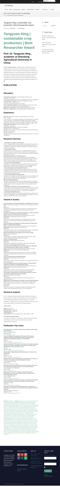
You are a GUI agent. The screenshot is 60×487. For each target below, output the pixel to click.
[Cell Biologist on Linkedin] (18, 458)
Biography (11, 401)
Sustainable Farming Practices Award (15, 432)
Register (23, 9)
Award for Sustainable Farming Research (13, 410)
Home (6, 9)
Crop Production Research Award (17, 417)
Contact (52, 9)
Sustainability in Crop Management (12, 428)
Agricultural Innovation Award (25, 401)
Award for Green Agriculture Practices (24, 406)
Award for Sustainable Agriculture (22, 407)
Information (45, 9)
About (10, 9)
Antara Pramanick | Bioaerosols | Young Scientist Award (48, 44)
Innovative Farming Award (18, 427)
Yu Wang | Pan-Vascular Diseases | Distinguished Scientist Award (47, 51)
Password (49, 461)
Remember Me (49, 467)
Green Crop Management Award (11, 425)
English (46, 0)
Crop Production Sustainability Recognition (23, 418)
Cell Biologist (9, 5)
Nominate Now (16, 9)
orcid (5, 89)
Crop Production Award (18, 414)
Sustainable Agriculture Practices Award (16, 430)
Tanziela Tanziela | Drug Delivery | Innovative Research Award (49, 37)
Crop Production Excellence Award (18, 415)
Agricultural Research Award (22, 402)
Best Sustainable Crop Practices (16, 413)
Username (49, 455)
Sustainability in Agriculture (31, 427)
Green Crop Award (32, 423)
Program (37, 9)
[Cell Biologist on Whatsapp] (25, 458)
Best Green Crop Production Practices (18, 411)
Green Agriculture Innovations (20, 423)
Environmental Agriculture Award (19, 422)
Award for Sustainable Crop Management (27, 409)
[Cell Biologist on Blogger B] (18, 454)
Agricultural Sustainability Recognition (22, 403)
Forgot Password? (48, 476)
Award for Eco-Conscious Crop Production (25, 405)
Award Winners (30, 9)
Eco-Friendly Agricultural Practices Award (21, 421)
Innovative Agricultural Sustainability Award (19, 426)
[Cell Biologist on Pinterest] (25, 454)
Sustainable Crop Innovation (18, 431)
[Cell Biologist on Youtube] (22, 454)
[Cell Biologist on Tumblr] (22, 458)
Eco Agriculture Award (21, 419)
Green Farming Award (24, 425)
